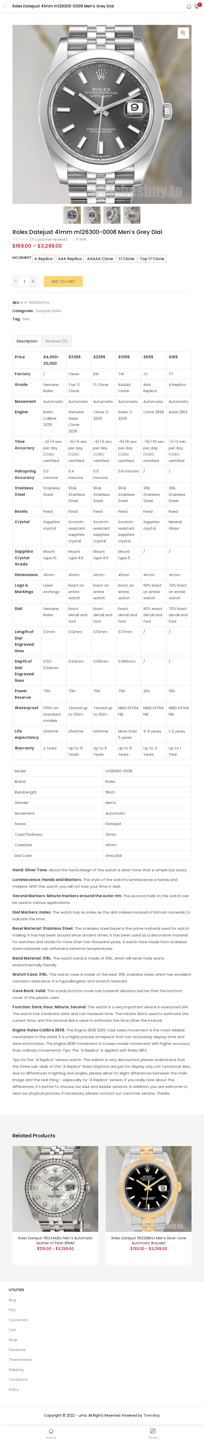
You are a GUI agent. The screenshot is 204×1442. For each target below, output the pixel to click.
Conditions (18, 1379)
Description (27, 341)
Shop (13, 1339)
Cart (12, 1329)
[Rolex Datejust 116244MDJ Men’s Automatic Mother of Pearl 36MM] (55, 1188)
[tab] (27, 341)
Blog (12, 1300)
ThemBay (151, 1415)
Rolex (56, 310)
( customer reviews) (49, 239)
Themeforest (20, 1359)
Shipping (16, 1369)
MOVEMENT (22, 257)
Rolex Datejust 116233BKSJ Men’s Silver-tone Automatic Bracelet (148, 1241)
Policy (14, 1389)
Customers (18, 1319)
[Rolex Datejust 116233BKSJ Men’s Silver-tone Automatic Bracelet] (149, 1188)
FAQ (12, 1309)
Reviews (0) (56, 341)
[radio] (43, 259)
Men (26, 319)
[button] (196, 6)
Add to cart (63, 281)
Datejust (43, 310)
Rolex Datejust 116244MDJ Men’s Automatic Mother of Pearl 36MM (55, 1241)
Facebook (17, 1349)
